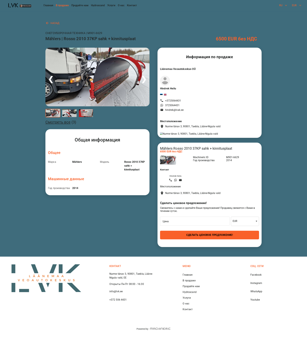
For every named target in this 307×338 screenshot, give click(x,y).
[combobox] (245, 221)
